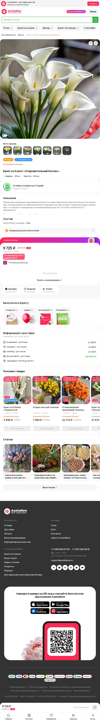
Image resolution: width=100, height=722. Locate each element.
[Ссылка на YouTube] (82, 567)
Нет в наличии (81, 707)
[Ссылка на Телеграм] (53, 567)
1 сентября (90, 28)
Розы (6, 28)
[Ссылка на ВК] (65, 567)
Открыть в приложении (18, 5)
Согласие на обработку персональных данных (70, 687)
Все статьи (49, 487)
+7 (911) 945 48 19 (80, 549)
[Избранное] (91, 43)
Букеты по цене (26, 28)
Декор (46, 28)
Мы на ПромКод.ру (82, 690)
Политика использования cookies (56, 690)
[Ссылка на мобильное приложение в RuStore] (40, 611)
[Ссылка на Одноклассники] (70, 567)
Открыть (93, 3)
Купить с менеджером (48, 280)
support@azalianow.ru (62, 560)
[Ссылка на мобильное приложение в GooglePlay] (60, 604)
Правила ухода (19, 188)
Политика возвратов (38, 687)
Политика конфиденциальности (24, 690)
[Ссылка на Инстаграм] (59, 567)
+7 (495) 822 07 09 (60, 549)
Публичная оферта (17, 687)
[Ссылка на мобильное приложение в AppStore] (40, 604)
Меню (93, 11)
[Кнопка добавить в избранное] (28, 379)
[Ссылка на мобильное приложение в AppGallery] (60, 611)
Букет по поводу (67, 28)
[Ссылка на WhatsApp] (76, 567)
